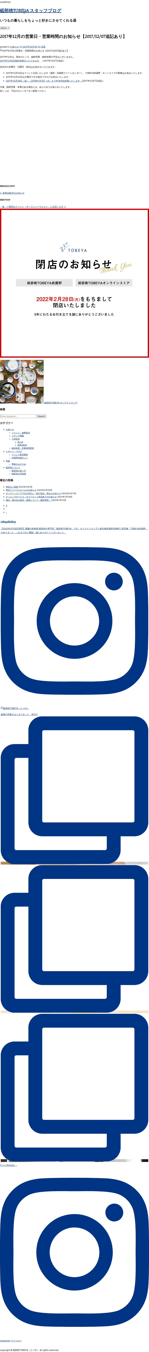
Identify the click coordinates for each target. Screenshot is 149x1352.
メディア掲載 (18, 436)
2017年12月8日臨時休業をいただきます (19, 60)
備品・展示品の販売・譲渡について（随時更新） (28, 500)
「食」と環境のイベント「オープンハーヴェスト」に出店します (33, 206)
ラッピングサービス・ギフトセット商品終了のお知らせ (31, 496)
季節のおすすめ (19, 464)
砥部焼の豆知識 (19, 474)
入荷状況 (16, 439)
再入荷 (20, 442)
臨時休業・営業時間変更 (23, 448)
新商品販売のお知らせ (12, 193)
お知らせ (14, 46)
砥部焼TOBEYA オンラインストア (60, 402)
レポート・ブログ (14, 451)
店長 (43, 46)
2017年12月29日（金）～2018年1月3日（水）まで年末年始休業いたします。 (44, 80)
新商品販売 (22, 445)
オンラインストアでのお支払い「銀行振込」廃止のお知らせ (33, 493)
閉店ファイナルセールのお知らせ (21, 490)
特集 (8, 461)
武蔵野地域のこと (20, 458)
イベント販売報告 (20, 454)
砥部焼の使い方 (19, 471)
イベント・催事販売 (21, 433)
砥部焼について (13, 467)
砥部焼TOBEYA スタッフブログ (30, 10)
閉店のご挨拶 (12, 487)
